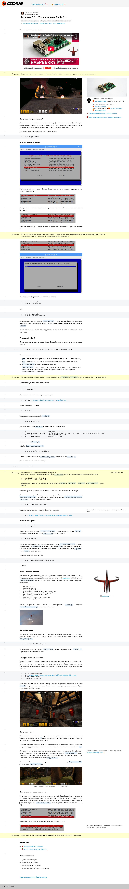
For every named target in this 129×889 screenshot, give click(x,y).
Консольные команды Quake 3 (95, 752)
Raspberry (29, 23)
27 (4, 375)
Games (60, 23)
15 (4, 232)
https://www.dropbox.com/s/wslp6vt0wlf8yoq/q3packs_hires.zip (52, 675)
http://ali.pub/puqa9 (116, 108)
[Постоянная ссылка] (66, 17)
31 (4, 398)
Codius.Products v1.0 (39, 4)
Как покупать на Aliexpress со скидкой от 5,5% (103, 113)
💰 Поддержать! (58, 4)
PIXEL (46, 23)
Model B (34, 23)
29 (4, 386)
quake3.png (66, 578)
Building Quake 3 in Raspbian (33, 846)
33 (4, 409)
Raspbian (42, 23)
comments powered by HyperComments (33, 877)
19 (4, 300)
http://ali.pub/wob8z (100, 101)
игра (63, 23)
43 (4, 464)
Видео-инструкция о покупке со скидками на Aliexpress (105, 117)
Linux (24, 23)
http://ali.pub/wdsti (100, 110)
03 (4, 72)
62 (4, 642)
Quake (50, 23)
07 (4, 135)
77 (4, 833)
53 (4, 537)
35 (4, 419)
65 (4, 672)
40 (4, 449)
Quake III (55, 23)
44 (4, 471)
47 (4, 503)
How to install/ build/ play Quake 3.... (35, 849)
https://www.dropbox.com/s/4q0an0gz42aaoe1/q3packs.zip (50, 515)
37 (4, 430)
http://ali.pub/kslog (100, 106)
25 (4, 348)
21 (4, 312)
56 (4, 558)
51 (4, 524)
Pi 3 (38, 23)
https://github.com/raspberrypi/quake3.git (49, 400)
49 (4, 513)
